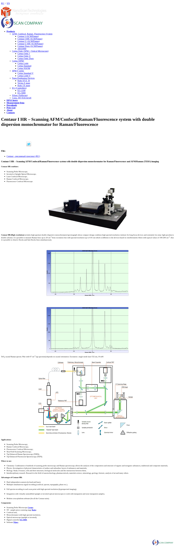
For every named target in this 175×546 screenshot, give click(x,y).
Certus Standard (24, 66)
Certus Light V (24, 76)
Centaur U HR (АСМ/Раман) (30, 44)
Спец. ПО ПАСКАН (21, 98)
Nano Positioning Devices (23, 78)
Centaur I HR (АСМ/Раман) (30, 39)
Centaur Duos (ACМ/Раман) (30, 46)
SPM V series (18, 71)
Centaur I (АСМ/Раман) (28, 36)
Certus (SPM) (18, 61)
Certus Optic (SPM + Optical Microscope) (30, 51)
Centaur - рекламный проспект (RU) (23, 156)
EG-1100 (21, 90)
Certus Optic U (24, 56)
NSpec (15, 522)
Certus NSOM (24, 68)
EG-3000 (23, 520)
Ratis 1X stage (24, 85)
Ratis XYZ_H (24, 80)
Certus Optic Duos (26, 58)
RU (2, 3)
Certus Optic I (24, 53)
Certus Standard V (25, 73)
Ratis (34, 510)
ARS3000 (22, 48)
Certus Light (23, 63)
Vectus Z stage (24, 83)
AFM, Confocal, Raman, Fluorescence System (32, 34)
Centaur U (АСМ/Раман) (29, 41)
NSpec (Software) (20, 95)
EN (8, 3)
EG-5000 (22, 93)
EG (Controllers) (19, 88)
